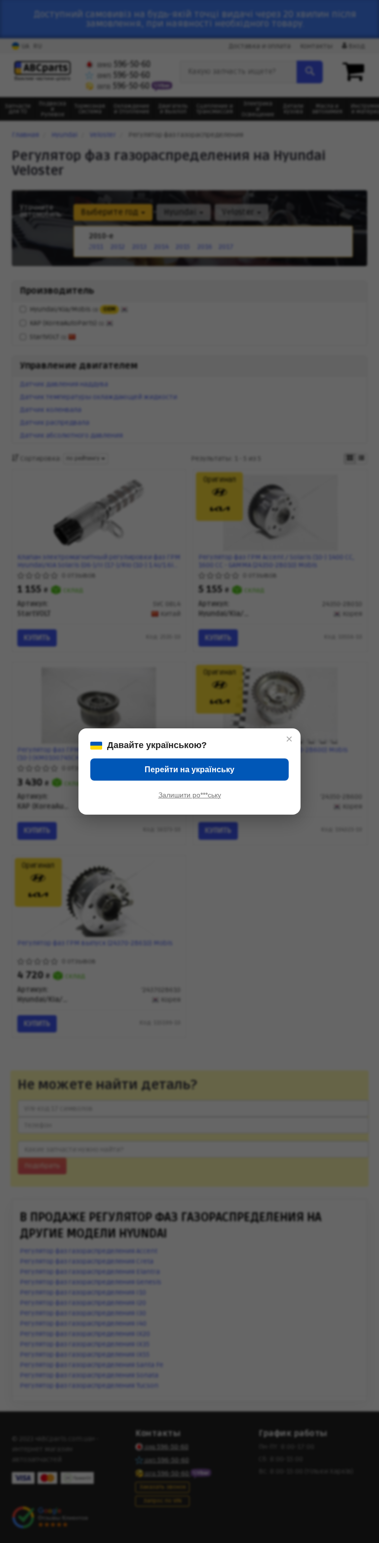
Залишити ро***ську (189, 795)
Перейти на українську (189, 769)
